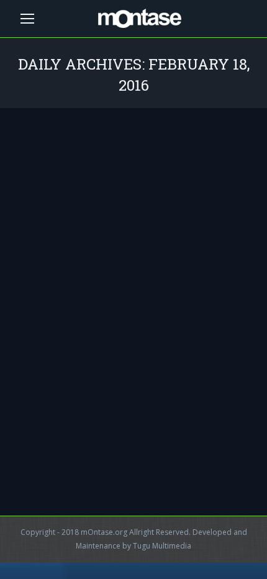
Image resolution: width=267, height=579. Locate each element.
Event (37, 396)
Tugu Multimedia (162, 545)
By (84, 396)
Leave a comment (59, 409)
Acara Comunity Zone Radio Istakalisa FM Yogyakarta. (107, 364)
